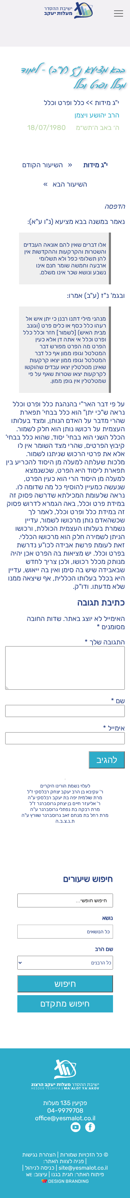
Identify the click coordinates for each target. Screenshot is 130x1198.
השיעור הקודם (42, 165)
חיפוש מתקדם (65, 1004)
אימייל (114, 728)
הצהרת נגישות (39, 1154)
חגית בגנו (61, 1174)
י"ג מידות (107, 102)
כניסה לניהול (39, 1167)
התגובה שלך (105, 642)
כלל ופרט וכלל (64, 102)
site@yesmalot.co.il (83, 1167)
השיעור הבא (70, 184)
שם (118, 701)
